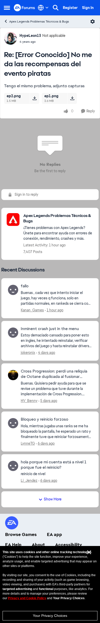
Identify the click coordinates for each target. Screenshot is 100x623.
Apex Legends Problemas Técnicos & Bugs (39, 21)
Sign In (88, 7)
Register (70, 7)
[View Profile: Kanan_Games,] (13, 290)
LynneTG (28, 443)
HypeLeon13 (30, 35)
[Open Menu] (92, 21)
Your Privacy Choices (50, 616)
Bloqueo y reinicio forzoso (44, 419)
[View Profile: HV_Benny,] (13, 375)
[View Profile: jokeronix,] (13, 332)
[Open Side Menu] (7, 8)
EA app (54, 534)
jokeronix (28, 352)
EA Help (13, 545)
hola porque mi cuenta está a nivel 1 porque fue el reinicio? (53, 465)
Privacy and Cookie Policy (27, 598)
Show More (53, 499)
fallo (24, 286)
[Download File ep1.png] (72, 98)
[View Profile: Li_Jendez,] (13, 466)
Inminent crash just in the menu (50, 328)
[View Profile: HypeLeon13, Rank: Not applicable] (10, 38)
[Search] (56, 8)
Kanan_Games (32, 310)
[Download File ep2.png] (34, 98)
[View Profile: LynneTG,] (13, 423)
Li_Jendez (29, 480)
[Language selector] (43, 8)
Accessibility (68, 545)
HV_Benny (29, 400)
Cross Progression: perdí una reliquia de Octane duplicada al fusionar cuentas (54, 374)
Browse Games (21, 534)
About (38, 545)
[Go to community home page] (24, 7)
